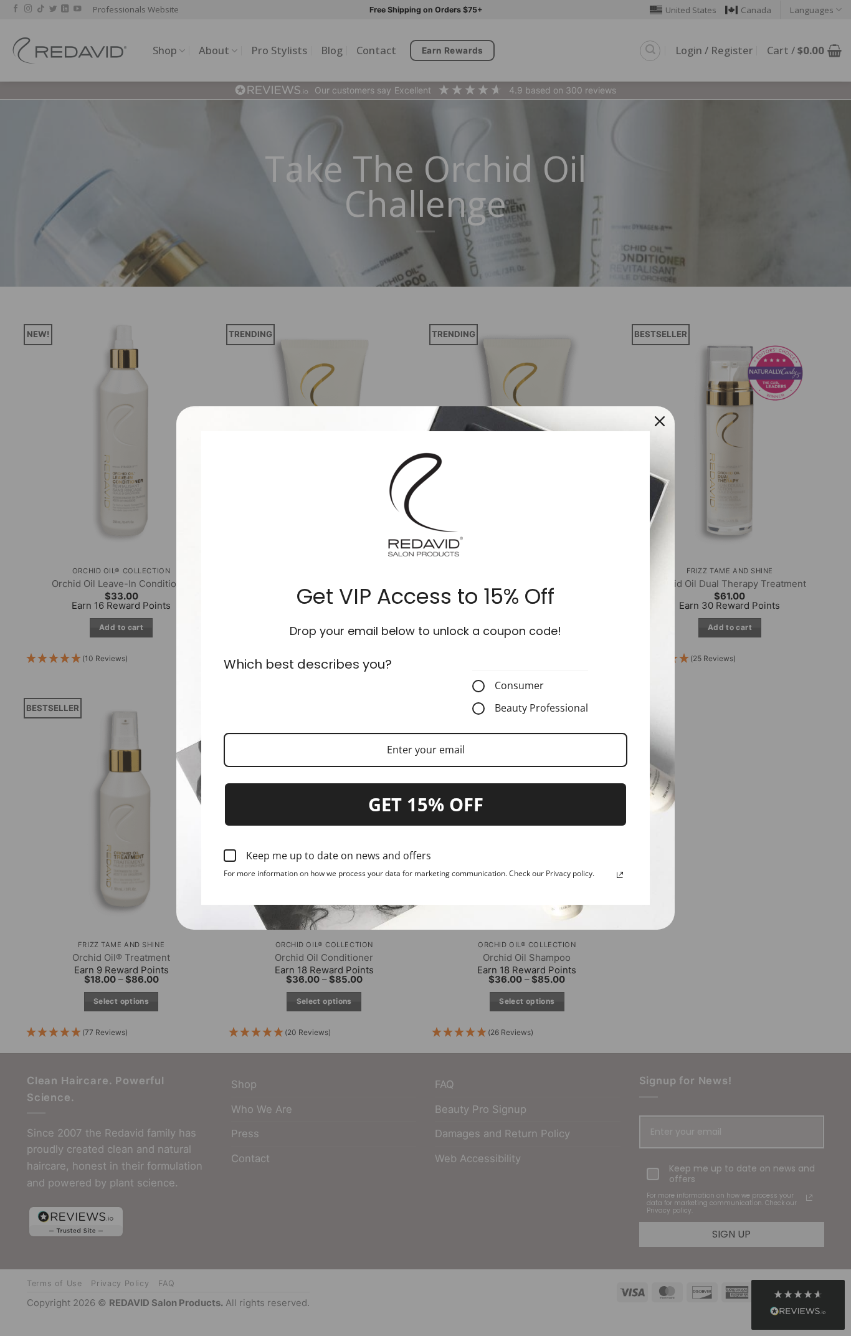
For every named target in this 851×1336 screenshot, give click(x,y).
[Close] (660, 421)
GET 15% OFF (425, 804)
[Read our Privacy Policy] (619, 874)
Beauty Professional (541, 708)
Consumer (519, 686)
